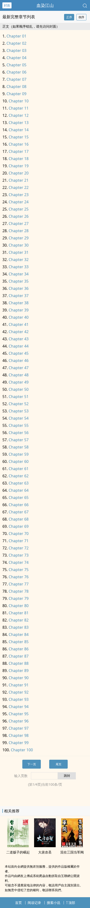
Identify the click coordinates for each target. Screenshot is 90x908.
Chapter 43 (19, 339)
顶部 (71, 902)
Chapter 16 (19, 144)
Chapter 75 (19, 569)
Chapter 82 (19, 620)
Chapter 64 (19, 490)
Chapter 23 (19, 194)
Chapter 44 (19, 346)
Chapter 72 (19, 548)
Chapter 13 (19, 122)
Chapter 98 (19, 735)
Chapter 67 (19, 512)
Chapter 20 (19, 173)
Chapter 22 (19, 187)
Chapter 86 (19, 649)
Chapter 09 (16, 93)
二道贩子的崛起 (18, 852)
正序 (69, 17)
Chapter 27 (19, 223)
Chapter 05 (16, 65)
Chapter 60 (19, 461)
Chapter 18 (19, 158)
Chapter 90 (19, 677)
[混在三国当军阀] (72, 845)
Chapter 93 (19, 699)
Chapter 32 (19, 259)
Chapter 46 (19, 360)
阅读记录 (34, 902)
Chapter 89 (19, 670)
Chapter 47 (19, 367)
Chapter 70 (19, 533)
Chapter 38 (19, 302)
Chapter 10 (19, 101)
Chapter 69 (19, 526)
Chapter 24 (19, 202)
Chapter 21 (19, 180)
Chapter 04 (16, 57)
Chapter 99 (19, 742)
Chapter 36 (19, 288)
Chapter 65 (19, 497)
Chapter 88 (19, 663)
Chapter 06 (16, 72)
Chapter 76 (19, 576)
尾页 (58, 764)
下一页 (31, 764)
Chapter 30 (19, 245)
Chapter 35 (19, 281)
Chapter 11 (19, 108)
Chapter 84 (19, 634)
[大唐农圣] (45, 845)
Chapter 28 (19, 230)
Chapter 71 (19, 540)
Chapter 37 (19, 295)
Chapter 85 (19, 641)
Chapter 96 (19, 721)
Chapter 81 (19, 613)
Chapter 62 (19, 476)
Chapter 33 (19, 266)
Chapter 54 (19, 418)
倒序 (81, 17)
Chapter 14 (19, 129)
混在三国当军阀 (72, 852)
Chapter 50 (19, 389)
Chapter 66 (19, 504)
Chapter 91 (19, 685)
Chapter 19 (19, 165)
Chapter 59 (19, 454)
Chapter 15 (19, 137)
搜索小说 (53, 902)
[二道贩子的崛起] (18, 845)
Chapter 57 (19, 439)
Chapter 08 (16, 86)
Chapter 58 (19, 447)
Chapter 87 (19, 656)
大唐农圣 (45, 852)
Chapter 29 (19, 238)
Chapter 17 (19, 151)
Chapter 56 (19, 432)
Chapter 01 (16, 36)
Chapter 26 (19, 216)
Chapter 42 (19, 331)
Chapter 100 (22, 750)
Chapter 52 (19, 403)
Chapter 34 (19, 274)
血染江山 (45, 5)
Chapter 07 (16, 79)
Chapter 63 (19, 483)
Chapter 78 (19, 591)
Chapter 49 (19, 382)
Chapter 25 (19, 209)
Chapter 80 (19, 605)
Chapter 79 (19, 598)
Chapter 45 (19, 353)
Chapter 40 (19, 317)
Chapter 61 (19, 468)
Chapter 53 (19, 411)
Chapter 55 (19, 425)
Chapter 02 (16, 43)
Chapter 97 (19, 728)
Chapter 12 (19, 115)
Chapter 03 (16, 50)
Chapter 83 (19, 627)
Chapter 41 (19, 324)
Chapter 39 (19, 310)
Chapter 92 (19, 692)
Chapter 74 (19, 562)
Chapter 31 (19, 252)
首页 (18, 902)
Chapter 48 (19, 375)
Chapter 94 (19, 706)
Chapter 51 (19, 396)
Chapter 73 (19, 555)
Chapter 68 (19, 519)
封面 (7, 5)
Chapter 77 (19, 584)
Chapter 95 (19, 713)
